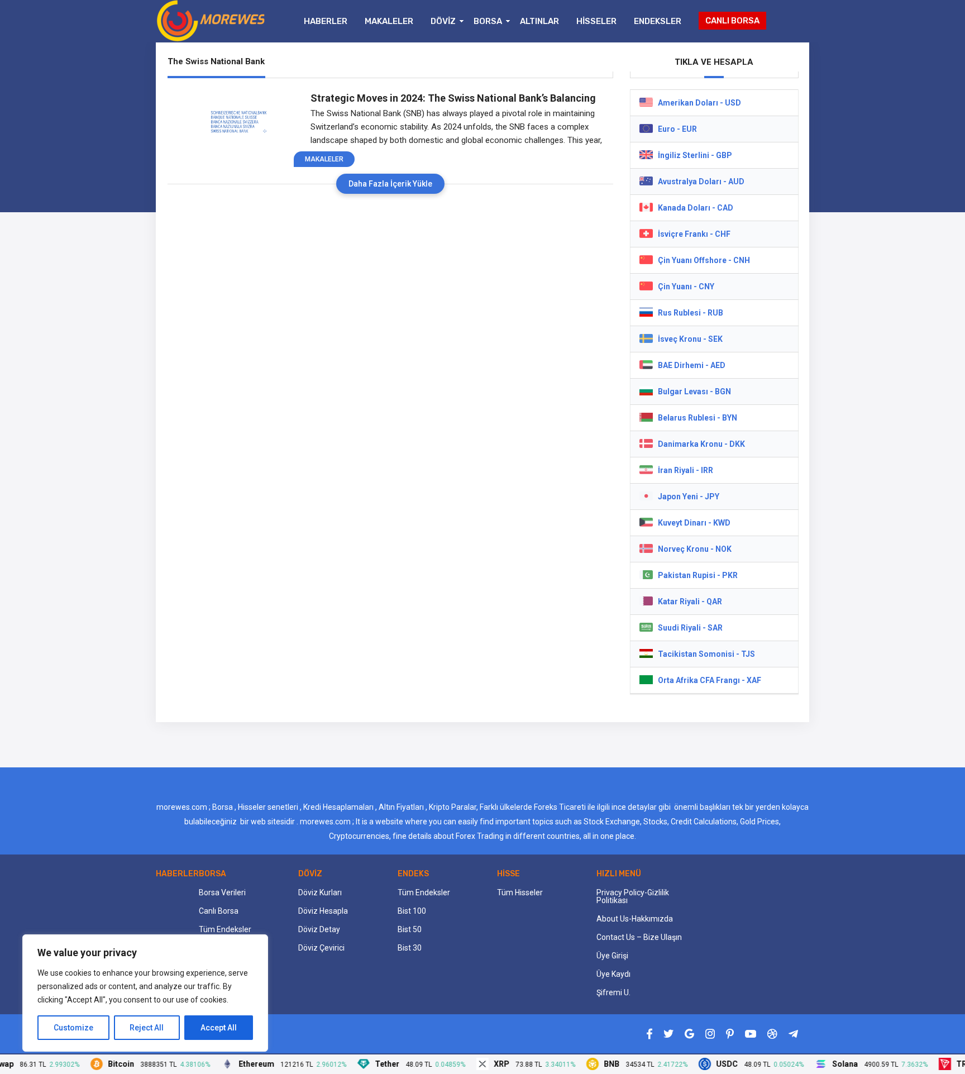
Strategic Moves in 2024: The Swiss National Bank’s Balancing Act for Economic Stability (453, 98)
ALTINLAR (539, 21)
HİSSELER (596, 21)
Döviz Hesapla (323, 911)
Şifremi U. (613, 992)
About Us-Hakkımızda (634, 919)
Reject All (147, 1027)
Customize (73, 1027)
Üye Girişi (612, 956)
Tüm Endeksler (225, 929)
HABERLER (325, 21)
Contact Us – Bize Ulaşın (639, 937)
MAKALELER (389, 21)
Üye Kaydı (613, 974)
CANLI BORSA (732, 21)
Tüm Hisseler (520, 892)
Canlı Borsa (218, 911)
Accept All (218, 1027)
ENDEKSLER (657, 21)
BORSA (488, 21)
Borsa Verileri (222, 892)
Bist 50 (410, 929)
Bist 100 (412, 911)
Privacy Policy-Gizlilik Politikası (632, 896)
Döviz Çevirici (321, 948)
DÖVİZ (443, 21)
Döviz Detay (319, 929)
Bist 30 (410, 948)
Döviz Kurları (320, 892)
